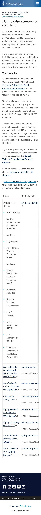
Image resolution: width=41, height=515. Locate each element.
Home (4, 12)
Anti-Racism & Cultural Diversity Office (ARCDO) (11, 386)
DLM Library (15, 498)
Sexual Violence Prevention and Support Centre (17, 158)
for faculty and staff (18, 171)
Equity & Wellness (13, 12)
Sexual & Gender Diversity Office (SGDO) (11, 438)
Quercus (23, 498)
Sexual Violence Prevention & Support (10, 451)
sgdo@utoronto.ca (30, 435)
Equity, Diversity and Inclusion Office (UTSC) (10, 412)
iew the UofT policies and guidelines (20, 181)
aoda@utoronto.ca (30, 367)
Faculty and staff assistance (10, 14)
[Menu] (37, 4)
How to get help (24, 12)
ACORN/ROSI (6, 498)
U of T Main (31, 498)
